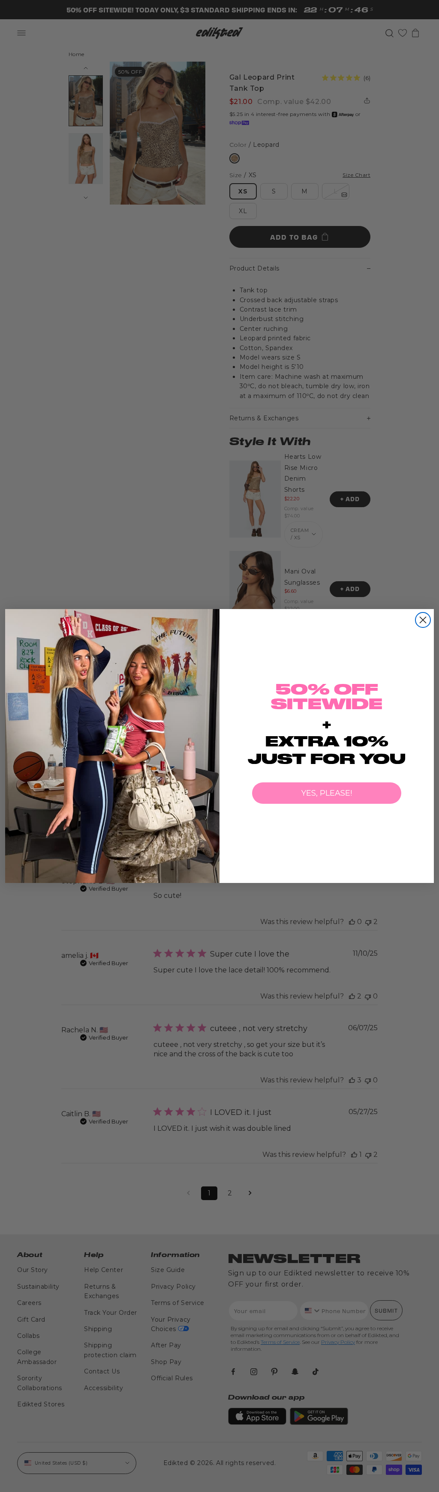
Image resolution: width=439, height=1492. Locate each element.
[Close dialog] (422, 619)
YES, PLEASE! (326, 793)
